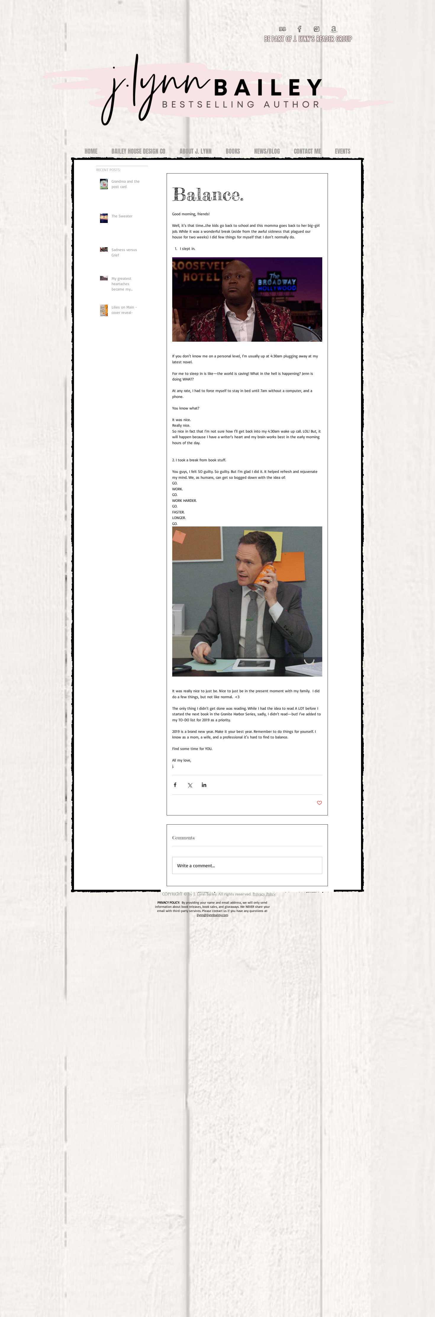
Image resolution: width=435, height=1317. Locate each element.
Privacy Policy (264, 894)
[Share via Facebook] (175, 785)
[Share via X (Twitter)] (189, 785)
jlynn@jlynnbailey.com (212, 915)
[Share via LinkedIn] (204, 785)
